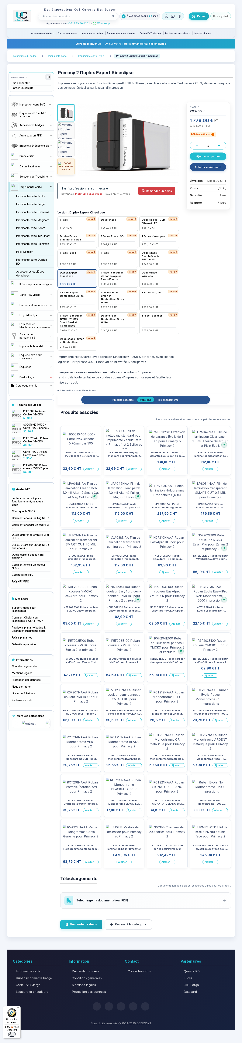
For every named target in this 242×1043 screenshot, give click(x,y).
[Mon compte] (166, 16)
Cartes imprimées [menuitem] (67, 33)
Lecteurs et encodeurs (32, 992)
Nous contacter (21, 686)
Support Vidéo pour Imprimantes (24, 609)
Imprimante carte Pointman (32, 243)
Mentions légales (22, 673)
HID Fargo (191, 985)
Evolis (188, 978)
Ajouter (89, 469)
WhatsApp (103, 23)
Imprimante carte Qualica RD (31, 261)
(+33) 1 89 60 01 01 (78, 23)
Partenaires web (22, 700)
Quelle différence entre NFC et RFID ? (30, 536)
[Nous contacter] (173, 16)
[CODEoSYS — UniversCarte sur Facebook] (121, 1006)
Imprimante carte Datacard (32, 212)
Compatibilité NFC (23, 574)
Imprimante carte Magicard (32, 220)
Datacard (190, 992)
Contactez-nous (139, 971)
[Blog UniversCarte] (109, 1006)
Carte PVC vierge (28, 985)
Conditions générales (24, 666)
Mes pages (22, 598)
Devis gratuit (220, 16)
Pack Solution (24, 251)
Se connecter (21, 83)
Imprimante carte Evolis (30, 196)
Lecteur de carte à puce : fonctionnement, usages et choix (28, 501)
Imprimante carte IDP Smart (33, 235)
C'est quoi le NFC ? (23, 511)
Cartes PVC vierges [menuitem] (150, 33)
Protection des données (26, 679)
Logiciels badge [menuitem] (202, 33)
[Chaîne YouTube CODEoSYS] (145, 1006)
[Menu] (18, 1008)
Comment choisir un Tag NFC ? (31, 518)
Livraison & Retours (23, 693)
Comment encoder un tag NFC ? (30, 526)
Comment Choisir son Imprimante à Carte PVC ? (27, 619)
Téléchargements (168, 399)
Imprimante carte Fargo (30, 204)
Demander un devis (159, 191)
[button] (65, 112)
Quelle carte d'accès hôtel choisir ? (28, 556)
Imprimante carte (28, 971)
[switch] (12, 1034)
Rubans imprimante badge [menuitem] (121, 33)
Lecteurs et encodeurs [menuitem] (177, 33)
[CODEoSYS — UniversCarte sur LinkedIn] (133, 1006)
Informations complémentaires (78, 390)
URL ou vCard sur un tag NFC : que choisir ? (30, 546)
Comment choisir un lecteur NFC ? (28, 566)
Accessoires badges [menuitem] (42, 33)
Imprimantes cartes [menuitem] (92, 33)
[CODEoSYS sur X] (97, 1006)
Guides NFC (23, 489)
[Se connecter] (48, 77)
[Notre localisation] (179, 16)
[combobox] (75, 16)
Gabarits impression (24, 644)
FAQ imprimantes (22, 637)
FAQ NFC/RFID (20, 581)
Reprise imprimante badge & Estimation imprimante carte (29, 629)
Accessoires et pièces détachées (30, 273)
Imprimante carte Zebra (30, 228)
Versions (145, 399)
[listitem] (77, 223)
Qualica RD (192, 971)
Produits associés (123, 399)
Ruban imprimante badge (34, 978)
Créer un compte (23, 87)
